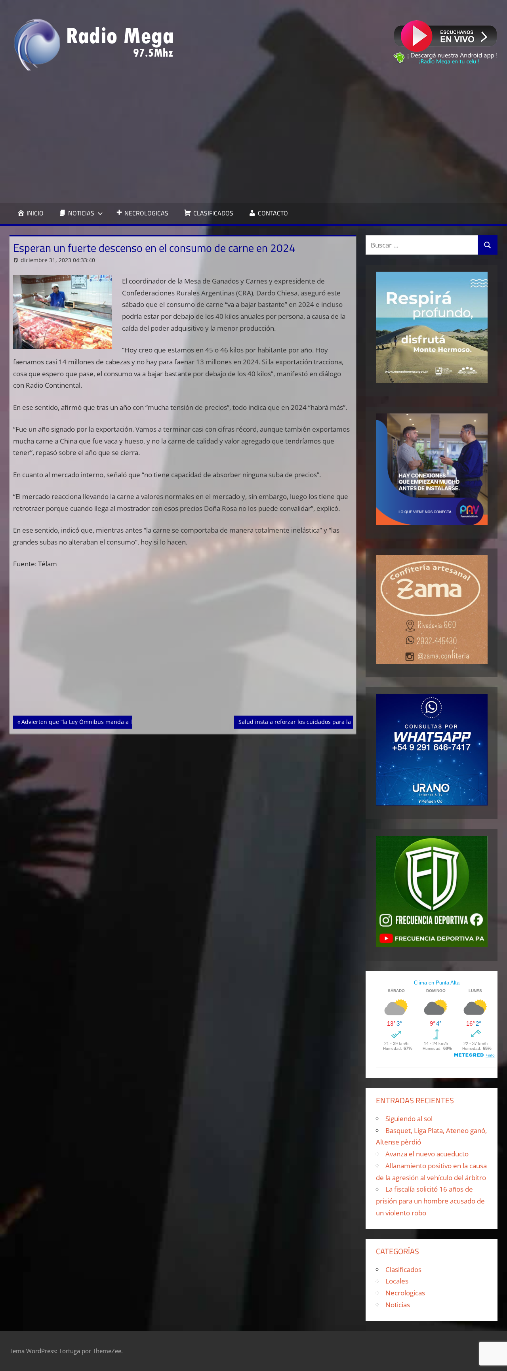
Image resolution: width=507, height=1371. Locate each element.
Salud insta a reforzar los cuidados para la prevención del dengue (326, 721)
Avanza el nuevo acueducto (427, 1153)
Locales (396, 1280)
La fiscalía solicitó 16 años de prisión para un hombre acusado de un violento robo (430, 1200)
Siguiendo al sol (409, 1118)
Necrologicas (405, 1292)
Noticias (397, 1304)
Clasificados (403, 1269)
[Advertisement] (253, 136)
